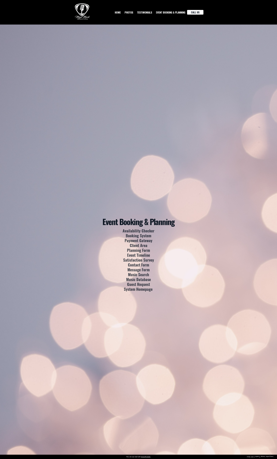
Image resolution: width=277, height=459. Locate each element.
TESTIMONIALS (144, 12)
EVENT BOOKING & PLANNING (170, 12)
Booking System (138, 235)
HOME (118, 12)
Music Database (138, 279)
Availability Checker (138, 230)
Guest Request (138, 284)
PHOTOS (129, 12)
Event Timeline (138, 255)
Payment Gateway (138, 240)
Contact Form (138, 265)
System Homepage (138, 289)
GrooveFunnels (145, 457)
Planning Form (138, 250)
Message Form (138, 269)
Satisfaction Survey (138, 260)
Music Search (138, 274)
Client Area (138, 245)
